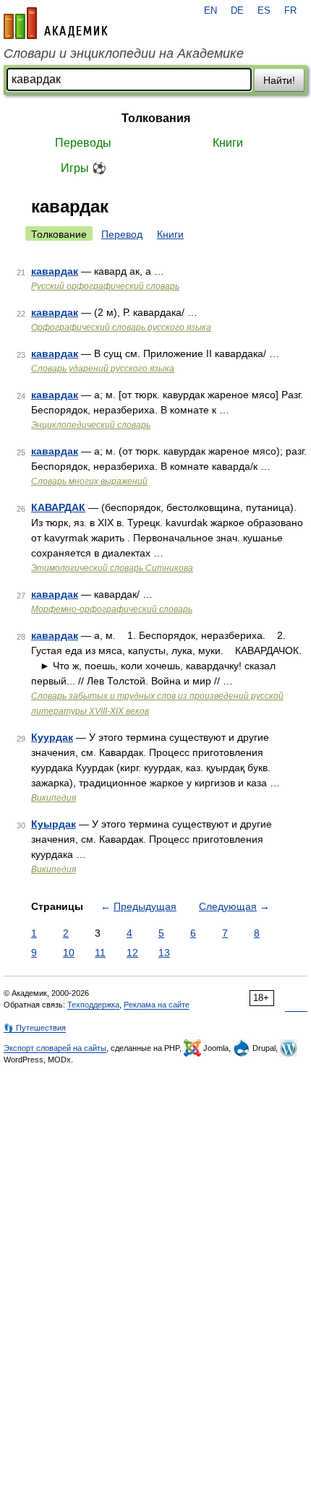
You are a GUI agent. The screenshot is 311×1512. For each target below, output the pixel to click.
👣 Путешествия (35, 1027)
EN (210, 11)
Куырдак (53, 824)
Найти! (279, 80)
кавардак (54, 271)
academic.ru (56, 23)
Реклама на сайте (156, 1004)
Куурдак (52, 737)
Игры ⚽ (83, 168)
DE (237, 11)
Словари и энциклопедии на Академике (124, 53)
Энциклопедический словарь (90, 425)
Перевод (121, 234)
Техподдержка (93, 1004)
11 (100, 952)
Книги (228, 143)
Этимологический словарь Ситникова (112, 568)
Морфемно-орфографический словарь (111, 609)
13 (164, 952)
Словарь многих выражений (89, 481)
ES (263, 11)
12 (132, 952)
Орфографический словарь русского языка (121, 327)
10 (68, 952)
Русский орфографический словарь (105, 286)
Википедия (53, 798)
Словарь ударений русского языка (102, 369)
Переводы (83, 143)
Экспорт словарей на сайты (55, 1048)
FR (290, 11)
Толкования (156, 118)
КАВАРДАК (58, 507)
